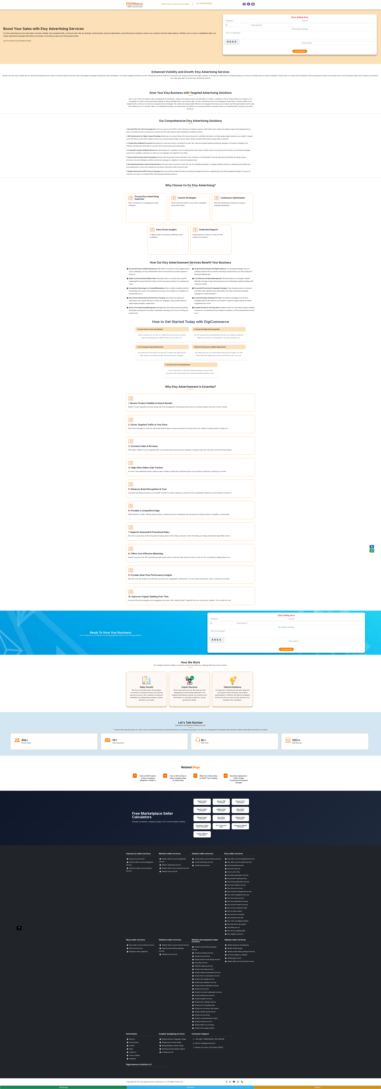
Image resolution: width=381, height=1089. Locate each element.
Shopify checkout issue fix (203, 1021)
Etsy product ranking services (237, 878)
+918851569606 (205, 3)
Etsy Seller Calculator (221, 818)
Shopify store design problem (204, 1028)
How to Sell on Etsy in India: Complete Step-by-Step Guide (178, 778)
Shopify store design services (204, 979)
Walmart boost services (169, 954)
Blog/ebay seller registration (138, 951)
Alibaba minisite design (234, 948)
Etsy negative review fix (235, 934)
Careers (132, 1045)
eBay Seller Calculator (240, 809)
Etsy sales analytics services (236, 885)
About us (132, 1039)
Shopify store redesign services (205, 1002)
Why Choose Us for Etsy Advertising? (190, 185)
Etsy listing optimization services (237, 875)
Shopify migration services (203, 998)
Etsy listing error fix (233, 927)
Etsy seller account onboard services (239, 862)
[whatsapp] (372, 550)
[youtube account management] (253, 4)
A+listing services (167, 1052)
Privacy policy (134, 1042)
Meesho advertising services (171, 865)
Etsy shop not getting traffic (236, 931)
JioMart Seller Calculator (221, 809)
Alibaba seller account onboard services (240, 961)
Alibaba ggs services (234, 958)
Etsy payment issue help (235, 917)
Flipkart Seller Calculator (202, 801)
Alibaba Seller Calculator (240, 818)
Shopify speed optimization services (206, 985)
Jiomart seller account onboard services (207, 859)
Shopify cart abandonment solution (206, 1018)
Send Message (300, 51)
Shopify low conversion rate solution (206, 1008)
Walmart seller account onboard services (175, 945)
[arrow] (19, 928)
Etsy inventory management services (239, 891)
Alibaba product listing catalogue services (241, 951)
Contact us (132, 1052)
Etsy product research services (237, 904)
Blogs (131, 1049)
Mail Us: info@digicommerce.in (205, 1043)
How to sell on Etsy (233, 872)
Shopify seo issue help (202, 1015)
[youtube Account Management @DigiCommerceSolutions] (233, 1082)
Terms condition (134, 1055)
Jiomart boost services (202, 865)
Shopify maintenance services (204, 995)
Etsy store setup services (235, 898)
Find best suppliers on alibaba (237, 955)
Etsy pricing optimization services (238, 882)
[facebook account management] (244, 4)
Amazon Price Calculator (240, 801)
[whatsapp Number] (237, 1082)
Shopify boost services (202, 956)
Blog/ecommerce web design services (207, 959)
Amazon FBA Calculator (221, 801)
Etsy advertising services (235, 865)
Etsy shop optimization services (237, 901)
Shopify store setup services (204, 969)
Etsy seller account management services (241, 859)
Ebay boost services (136, 948)
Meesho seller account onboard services (175, 868)
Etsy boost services (233, 868)
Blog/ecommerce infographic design (174, 1039)
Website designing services (203, 966)
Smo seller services (201, 963)
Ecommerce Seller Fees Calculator (202, 826)
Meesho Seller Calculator (202, 809)
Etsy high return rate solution (236, 924)
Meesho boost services (170, 871)
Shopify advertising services (203, 953)
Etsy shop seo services (235, 888)
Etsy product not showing (235, 914)
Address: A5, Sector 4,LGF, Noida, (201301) (209, 1047)
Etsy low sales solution (234, 911)
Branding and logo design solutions (173, 1049)
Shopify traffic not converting (204, 1025)
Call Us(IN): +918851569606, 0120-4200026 (209, 1039)
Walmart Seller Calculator (202, 818)
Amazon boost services (137, 859)
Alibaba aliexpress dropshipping (238, 945)
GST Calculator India (221, 826)
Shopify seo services (201, 989)
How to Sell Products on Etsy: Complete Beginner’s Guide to (148, 778)
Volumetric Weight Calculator (240, 826)
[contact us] (241, 1082)
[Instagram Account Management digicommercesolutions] (229, 1082)
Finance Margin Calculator (202, 834)
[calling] (372, 547)
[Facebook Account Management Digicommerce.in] (225, 1082)
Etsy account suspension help (237, 908)
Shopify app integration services (205, 982)
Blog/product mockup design (171, 1042)
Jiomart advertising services (203, 862)
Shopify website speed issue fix (205, 1012)
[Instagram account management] (248, 4)
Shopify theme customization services (207, 976)
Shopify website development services (207, 972)
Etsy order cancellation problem (237, 921)
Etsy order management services (238, 895)
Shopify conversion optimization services (208, 992)
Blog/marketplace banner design (173, 1045)
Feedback (132, 1058)
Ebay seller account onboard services (141, 945)
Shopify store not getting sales (204, 1005)
